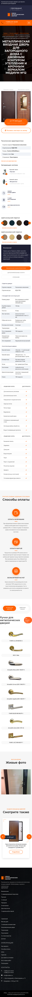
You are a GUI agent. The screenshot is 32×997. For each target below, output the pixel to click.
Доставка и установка (7, 957)
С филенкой (4, 918)
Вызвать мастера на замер (17, 130)
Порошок (3, 897)
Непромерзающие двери (8, 927)
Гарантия (3, 954)
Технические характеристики (16, 268)
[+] (5, 172)
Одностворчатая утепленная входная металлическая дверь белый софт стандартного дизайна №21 (16, 845)
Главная (5, 33)
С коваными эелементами (8, 924)
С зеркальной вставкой (7, 911)
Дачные (3, 938)
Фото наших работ (6, 960)
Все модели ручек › (27, 620)
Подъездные (4, 933)
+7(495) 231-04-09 (11, 22)
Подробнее (16, 852)
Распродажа (4, 963)
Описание (16, 277)
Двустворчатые (5, 908)
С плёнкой (4, 900)
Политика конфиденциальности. (16, 994)
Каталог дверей (13, 33)
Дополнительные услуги (16, 272)
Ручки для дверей (9, 608)
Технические (4, 930)
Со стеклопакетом (6, 936)
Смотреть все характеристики (9, 161)
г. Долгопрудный (16, 8)
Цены (2, 952)
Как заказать (4, 946)
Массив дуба (4, 921)
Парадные (4, 902)
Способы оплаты (5, 949)
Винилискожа (5, 891)
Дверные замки (23, 608)
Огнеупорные (5, 905)
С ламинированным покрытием (9, 894)
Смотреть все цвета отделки (9, 227)
